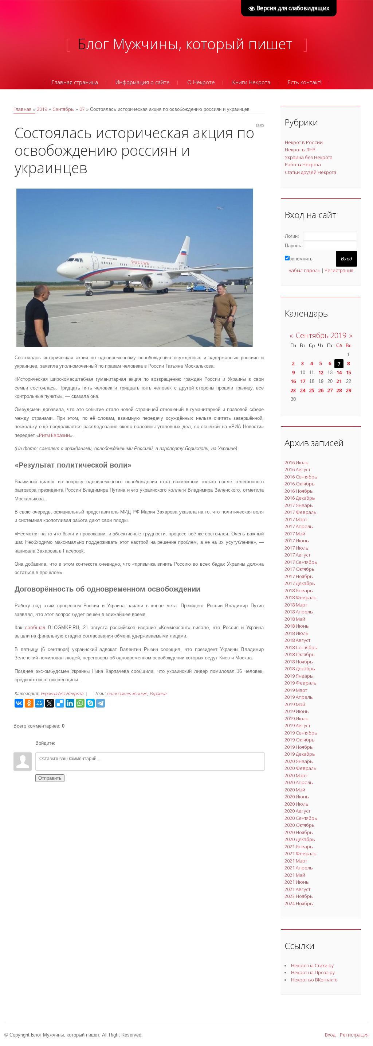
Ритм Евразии (54, 435)
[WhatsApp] (80, 703)
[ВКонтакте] (19, 703)
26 (320, 390)
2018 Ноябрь (298, 661)
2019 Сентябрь (300, 732)
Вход (330, 1034)
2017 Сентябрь (300, 562)
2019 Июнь (296, 711)
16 (293, 381)
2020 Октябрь (299, 825)
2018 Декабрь (299, 668)
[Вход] (62, 743)
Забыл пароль (304, 270)
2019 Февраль (300, 682)
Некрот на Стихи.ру (312, 965)
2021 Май (294, 875)
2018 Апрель (298, 611)
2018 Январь (298, 590)
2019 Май (294, 704)
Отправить (50, 778)
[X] (49, 703)
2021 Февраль (300, 853)
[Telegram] (100, 703)
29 (348, 390)
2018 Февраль (300, 597)
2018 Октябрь (299, 654)
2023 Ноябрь (298, 896)
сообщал (35, 627)
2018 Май (294, 619)
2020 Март (295, 775)
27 (330, 390)
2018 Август (297, 640)
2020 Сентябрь (300, 818)
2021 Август (297, 889)
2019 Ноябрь (298, 747)
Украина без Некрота (61, 693)
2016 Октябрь (299, 483)
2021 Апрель (298, 867)
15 (348, 372)
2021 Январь (298, 846)
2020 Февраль (300, 768)
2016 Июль (296, 462)
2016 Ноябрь (298, 491)
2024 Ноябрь (298, 903)
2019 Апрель (298, 697)
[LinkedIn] (70, 703)
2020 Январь (298, 761)
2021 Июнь (296, 882)
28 (339, 390)
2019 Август (297, 725)
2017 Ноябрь (298, 576)
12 (320, 372)
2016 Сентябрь (300, 476)
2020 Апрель (298, 782)
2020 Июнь (296, 796)
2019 (42, 109)
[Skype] (90, 703)
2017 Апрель (298, 526)
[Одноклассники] (29, 703)
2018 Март (295, 604)
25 (311, 390)
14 (339, 372)
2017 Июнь (296, 540)
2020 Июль (296, 804)
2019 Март (295, 690)
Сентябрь (63, 109)
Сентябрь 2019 (321, 335)
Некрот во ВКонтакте (314, 979)
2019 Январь (298, 676)
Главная (22, 109)
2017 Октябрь (299, 569)
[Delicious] (59, 703)
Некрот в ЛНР (300, 149)
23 (293, 390)
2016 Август (297, 469)
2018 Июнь (296, 626)
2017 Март (295, 519)
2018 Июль (296, 633)
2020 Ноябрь (298, 832)
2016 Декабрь (299, 498)
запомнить (301, 259)
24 (302, 390)
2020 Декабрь (299, 839)
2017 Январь (298, 505)
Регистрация (339, 270)
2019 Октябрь (299, 739)
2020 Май (294, 789)
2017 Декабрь (299, 583)
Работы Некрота (303, 164)
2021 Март (295, 860)
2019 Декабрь (299, 754)
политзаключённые (127, 693)
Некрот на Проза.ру (313, 972)
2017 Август (297, 554)
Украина (157, 693)
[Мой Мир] (39, 703)
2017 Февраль (300, 512)
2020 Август (297, 810)
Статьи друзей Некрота (310, 172)
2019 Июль (296, 718)
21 (339, 381)
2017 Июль (296, 548)
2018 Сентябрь (300, 647)
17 (302, 381)
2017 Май (294, 533)
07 (82, 109)
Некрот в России (304, 142)
